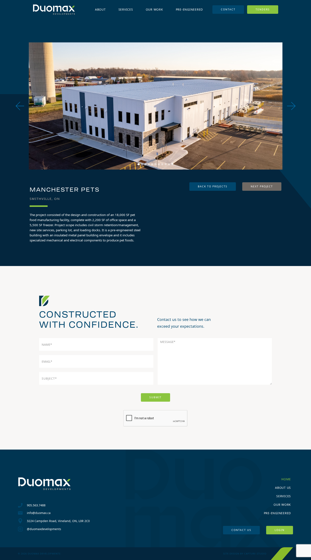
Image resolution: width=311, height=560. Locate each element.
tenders (263, 9)
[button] (24, 106)
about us (283, 488)
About (100, 9)
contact (228, 9)
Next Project (262, 186)
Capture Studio (255, 553)
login (280, 530)
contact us (241, 530)
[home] (54, 9)
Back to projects (212, 186)
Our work (282, 505)
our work (154, 9)
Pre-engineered (189, 9)
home (286, 479)
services (125, 9)
